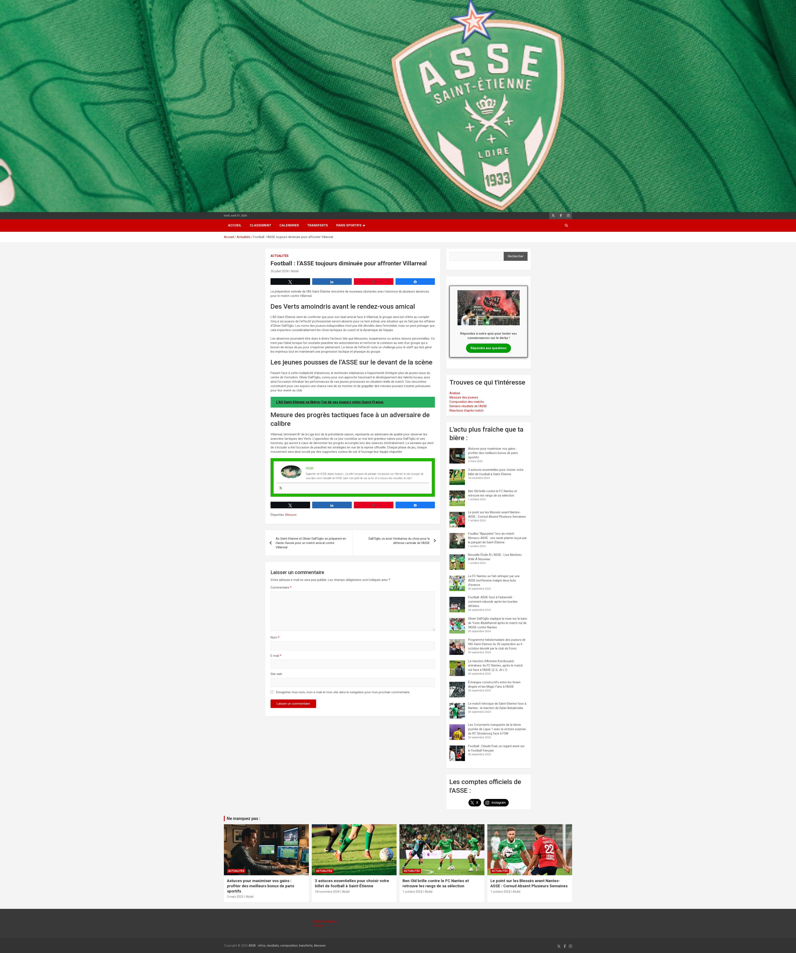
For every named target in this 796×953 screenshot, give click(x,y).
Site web (276, 674)
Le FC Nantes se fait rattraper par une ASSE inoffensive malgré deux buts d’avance (494, 580)
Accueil (234, 225)
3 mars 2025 (235, 896)
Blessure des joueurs (463, 397)
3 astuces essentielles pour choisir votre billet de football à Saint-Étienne (352, 883)
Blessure (291, 514)
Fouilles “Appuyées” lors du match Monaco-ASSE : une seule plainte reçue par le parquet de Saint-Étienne (497, 538)
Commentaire (281, 587)
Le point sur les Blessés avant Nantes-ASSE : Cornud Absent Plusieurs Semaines (529, 883)
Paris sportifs (349, 225)
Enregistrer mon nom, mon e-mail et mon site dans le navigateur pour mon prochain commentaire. (343, 692)
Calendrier (289, 225)
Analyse (454, 393)
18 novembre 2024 (327, 891)
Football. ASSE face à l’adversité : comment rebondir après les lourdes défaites (493, 601)
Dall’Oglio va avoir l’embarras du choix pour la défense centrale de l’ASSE (399, 541)
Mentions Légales (325, 921)
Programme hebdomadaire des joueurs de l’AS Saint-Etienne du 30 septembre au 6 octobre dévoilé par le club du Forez (496, 644)
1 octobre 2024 (412, 891)
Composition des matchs (466, 402)
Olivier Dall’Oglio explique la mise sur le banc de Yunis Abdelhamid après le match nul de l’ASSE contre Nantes (497, 623)
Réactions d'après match (466, 410)
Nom (275, 637)
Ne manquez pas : (243, 818)
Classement (260, 225)
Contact (318, 926)
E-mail (276, 656)
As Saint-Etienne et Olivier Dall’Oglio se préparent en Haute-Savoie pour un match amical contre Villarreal (311, 543)
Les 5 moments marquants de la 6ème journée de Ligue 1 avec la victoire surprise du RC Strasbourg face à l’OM (497, 729)
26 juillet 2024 (280, 271)
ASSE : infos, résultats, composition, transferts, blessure (287, 945)
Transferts (317, 225)
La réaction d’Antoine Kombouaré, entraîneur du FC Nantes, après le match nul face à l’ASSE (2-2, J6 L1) (495, 665)
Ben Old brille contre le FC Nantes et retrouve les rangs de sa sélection (436, 883)
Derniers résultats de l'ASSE (468, 406)
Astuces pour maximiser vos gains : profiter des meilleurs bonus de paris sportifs (493, 453)
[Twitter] (281, 488)
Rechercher (515, 256)
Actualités (280, 255)
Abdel (295, 271)
